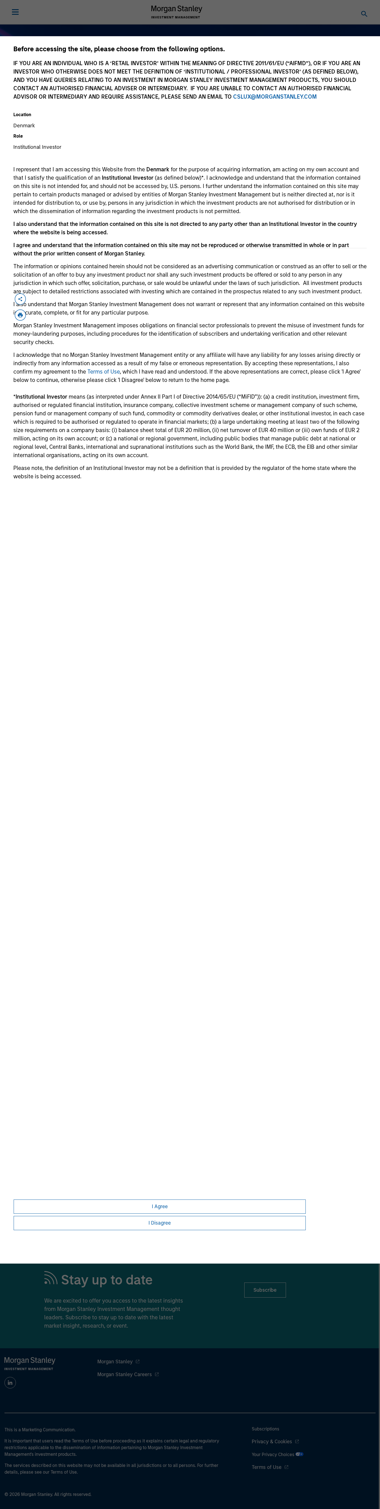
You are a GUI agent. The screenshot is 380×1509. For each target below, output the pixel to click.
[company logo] (177, 12)
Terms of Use (103, 371)
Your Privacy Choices (273, 1454)
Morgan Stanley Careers (124, 1374)
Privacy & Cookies (272, 1442)
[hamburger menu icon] (15, 12)
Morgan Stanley (115, 1362)
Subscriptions (265, 1429)
